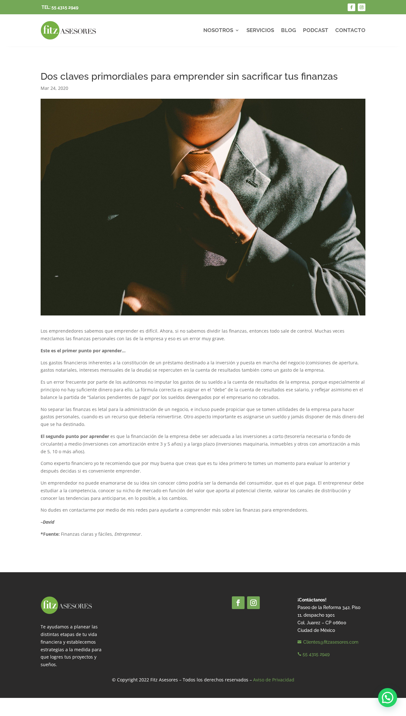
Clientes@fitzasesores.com (330, 642)
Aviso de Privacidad (273, 680)
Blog (288, 30)
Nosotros (218, 30)
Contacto (350, 30)
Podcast (315, 30)
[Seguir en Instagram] (361, 7)
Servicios (260, 30)
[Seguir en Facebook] (351, 7)
